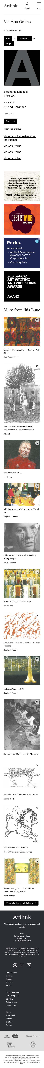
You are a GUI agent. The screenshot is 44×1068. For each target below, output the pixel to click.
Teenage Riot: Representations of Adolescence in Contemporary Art (19, 428)
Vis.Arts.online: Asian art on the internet (20, 137)
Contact (9, 1022)
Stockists (9, 999)
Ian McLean (8, 605)
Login (8, 43)
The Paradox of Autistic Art (16, 848)
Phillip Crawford (10, 562)
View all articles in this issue (19, 903)
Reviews (9, 976)
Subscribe (24, 38)
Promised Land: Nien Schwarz (17, 602)
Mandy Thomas (26, 852)
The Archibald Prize (13, 473)
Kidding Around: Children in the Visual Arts (21, 511)
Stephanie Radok (10, 650)
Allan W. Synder (10, 852)
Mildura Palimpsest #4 (14, 689)
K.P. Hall (7, 434)
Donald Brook (9, 799)
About (8, 1012)
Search (9, 1025)
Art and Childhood (15, 106)
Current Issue (11, 972)
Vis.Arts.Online (9, 113)
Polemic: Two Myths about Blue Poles (21, 795)
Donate (9, 1019)
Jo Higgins (8, 477)
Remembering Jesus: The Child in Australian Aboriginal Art (19, 890)
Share (9, 121)
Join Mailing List (12, 995)
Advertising (10, 1015)
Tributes (9, 982)
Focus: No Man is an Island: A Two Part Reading (22, 644)
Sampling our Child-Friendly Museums (21, 754)
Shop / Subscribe (12, 992)
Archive (9, 979)
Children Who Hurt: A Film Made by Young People (20, 557)
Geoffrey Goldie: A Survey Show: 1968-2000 (22, 351)
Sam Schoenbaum (11, 357)
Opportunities (11, 1005)
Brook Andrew (9, 895)
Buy (8, 38)
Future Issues (11, 1002)
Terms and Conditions (28, 1055)
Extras (8, 985)
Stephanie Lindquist (16, 91)
